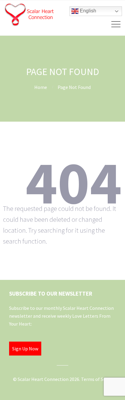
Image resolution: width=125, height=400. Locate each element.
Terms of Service (98, 379)
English (87, 10)
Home (40, 87)
